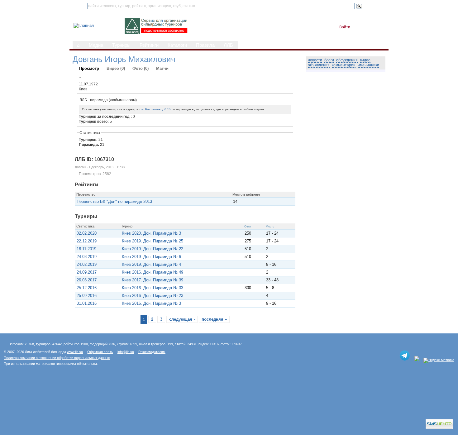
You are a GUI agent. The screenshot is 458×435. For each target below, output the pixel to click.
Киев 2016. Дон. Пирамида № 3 (151, 303)
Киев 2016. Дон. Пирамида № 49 (152, 272)
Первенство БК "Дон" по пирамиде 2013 (114, 201)
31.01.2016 (87, 303)
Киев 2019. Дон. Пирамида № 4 (151, 264)
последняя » (214, 319)
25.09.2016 (87, 295)
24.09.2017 (87, 272)
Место (270, 226)
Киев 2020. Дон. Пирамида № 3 (151, 233)
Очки (247, 226)
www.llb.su (75, 352)
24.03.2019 (87, 256)
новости (315, 60)
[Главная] (84, 25)
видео (365, 60)
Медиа (96, 45)
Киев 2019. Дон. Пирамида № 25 (152, 241)
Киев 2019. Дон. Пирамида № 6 (151, 256)
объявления (319, 65)
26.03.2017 (87, 280)
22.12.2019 (87, 241)
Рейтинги (149, 45)
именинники (368, 65)
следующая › (182, 319)
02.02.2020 (87, 233)
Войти (344, 27)
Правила (205, 45)
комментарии (343, 65)
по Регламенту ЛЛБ (156, 109)
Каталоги (177, 45)
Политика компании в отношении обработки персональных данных (57, 358)
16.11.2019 (86, 248)
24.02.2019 (87, 264)
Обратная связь (100, 352)
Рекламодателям (151, 352)
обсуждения (347, 60)
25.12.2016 (87, 287)
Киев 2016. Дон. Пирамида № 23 (152, 295)
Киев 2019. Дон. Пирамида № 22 (152, 248)
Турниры (121, 45)
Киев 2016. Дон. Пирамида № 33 (152, 287)
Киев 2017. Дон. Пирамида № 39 (152, 280)
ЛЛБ (228, 45)
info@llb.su (125, 352)
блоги (329, 60)
